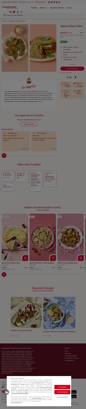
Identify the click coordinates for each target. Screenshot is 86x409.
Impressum (13, 402)
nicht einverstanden (62, 392)
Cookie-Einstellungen (37, 398)
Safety (19, 393)
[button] (6, 392)
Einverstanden (62, 387)
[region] (39, 391)
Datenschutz (19, 402)
